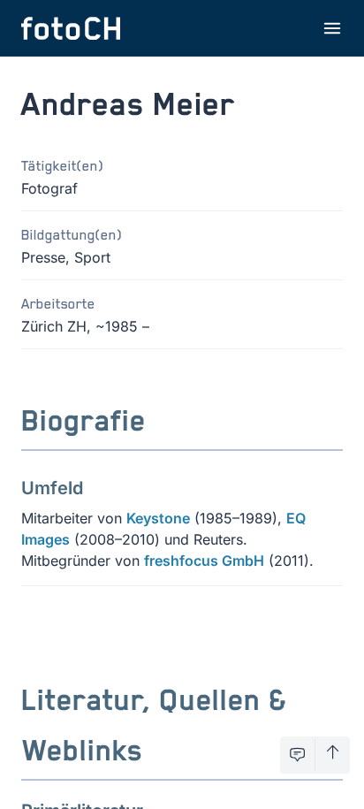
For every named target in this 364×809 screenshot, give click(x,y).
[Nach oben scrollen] (332, 755)
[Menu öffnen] (332, 28)
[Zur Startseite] (70, 28)
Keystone (158, 518)
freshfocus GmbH (204, 560)
